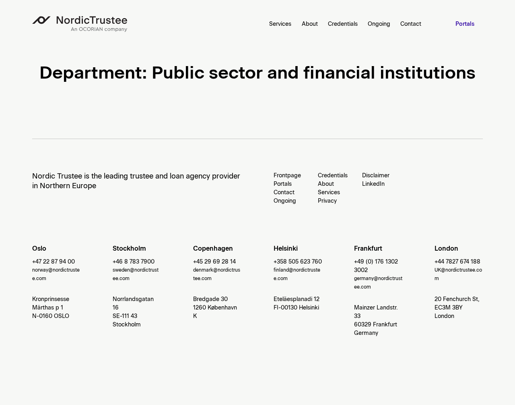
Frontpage (287, 175)
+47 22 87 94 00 (53, 261)
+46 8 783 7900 (133, 261)
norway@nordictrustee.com (56, 274)
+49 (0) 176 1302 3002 (376, 266)
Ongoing (379, 24)
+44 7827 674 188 (457, 261)
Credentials (343, 24)
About (310, 24)
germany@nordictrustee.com (378, 283)
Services (280, 24)
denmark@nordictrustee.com (216, 274)
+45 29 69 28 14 (214, 261)
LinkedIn (373, 184)
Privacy (327, 200)
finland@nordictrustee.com (297, 274)
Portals (464, 24)
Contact (410, 24)
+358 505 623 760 (298, 261)
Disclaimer (375, 175)
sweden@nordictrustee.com (136, 274)
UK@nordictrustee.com (458, 274)
